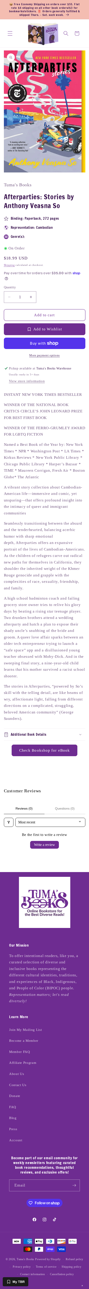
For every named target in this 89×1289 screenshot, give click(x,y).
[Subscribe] (74, 1185)
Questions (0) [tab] (65, 808)
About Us (16, 1074)
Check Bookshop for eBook (44, 750)
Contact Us (17, 1085)
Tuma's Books (25, 1259)
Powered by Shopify (48, 1259)
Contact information (32, 1274)
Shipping (9, 265)
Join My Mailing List (25, 1030)
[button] (10, 33)
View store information (27, 381)
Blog (13, 1118)
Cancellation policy (62, 1274)
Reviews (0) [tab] (24, 808)
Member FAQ (19, 1052)
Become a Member (23, 1040)
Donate (14, 1096)
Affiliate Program (22, 1063)
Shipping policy (71, 1266)
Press (13, 1129)
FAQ (12, 1107)
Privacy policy (22, 1266)
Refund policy (74, 1259)
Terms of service (46, 1266)
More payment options (44, 355)
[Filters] (8, 822)
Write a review (44, 845)
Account (15, 1140)
